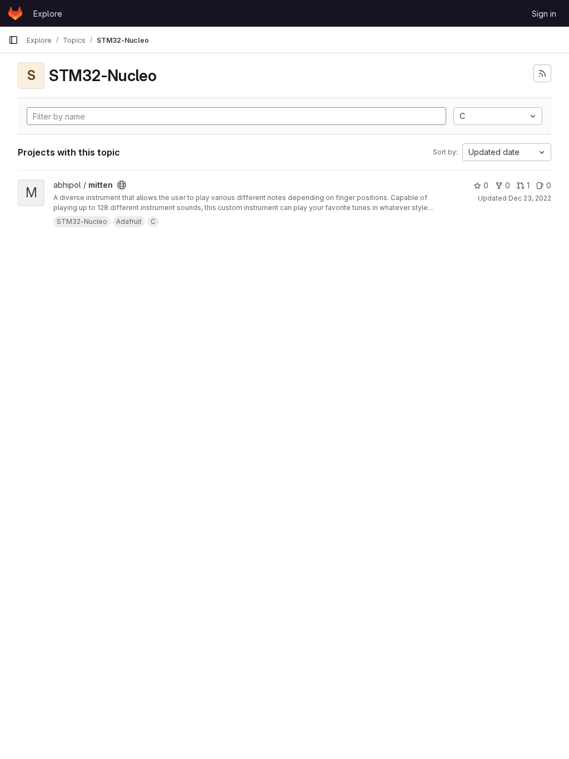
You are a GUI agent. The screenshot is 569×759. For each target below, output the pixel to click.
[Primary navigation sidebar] (13, 40)
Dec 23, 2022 (529, 198)
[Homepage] (15, 13)
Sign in (544, 13)
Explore (47, 13)
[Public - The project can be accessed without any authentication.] (121, 185)
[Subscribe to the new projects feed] (542, 73)
